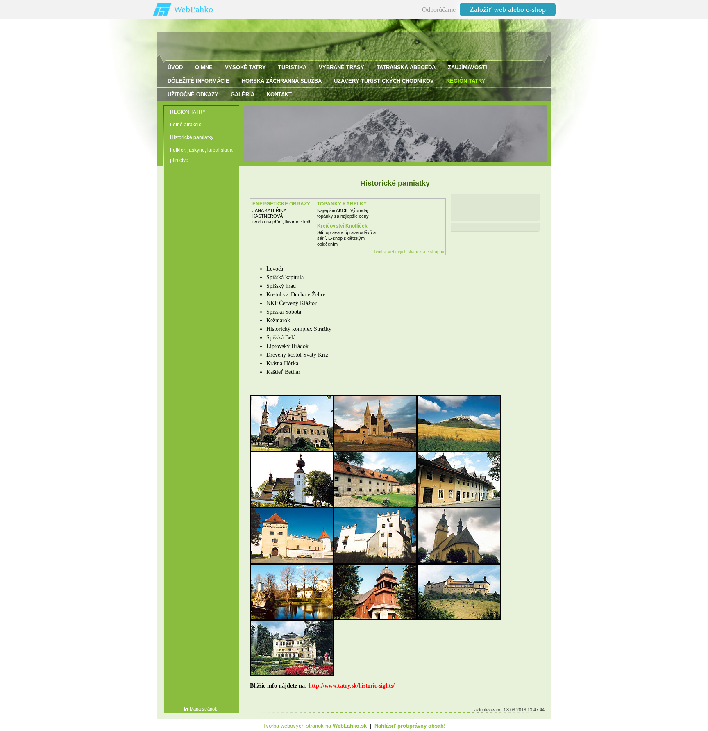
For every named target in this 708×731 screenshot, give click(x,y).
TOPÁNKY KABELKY (342, 204)
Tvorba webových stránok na (315, 726)
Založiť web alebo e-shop (508, 9)
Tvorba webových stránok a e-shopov (408, 251)
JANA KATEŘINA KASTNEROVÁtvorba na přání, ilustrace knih (281, 216)
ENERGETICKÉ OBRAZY (281, 204)
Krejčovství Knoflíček (342, 226)
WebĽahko (193, 9)
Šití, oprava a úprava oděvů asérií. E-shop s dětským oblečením (346, 238)
